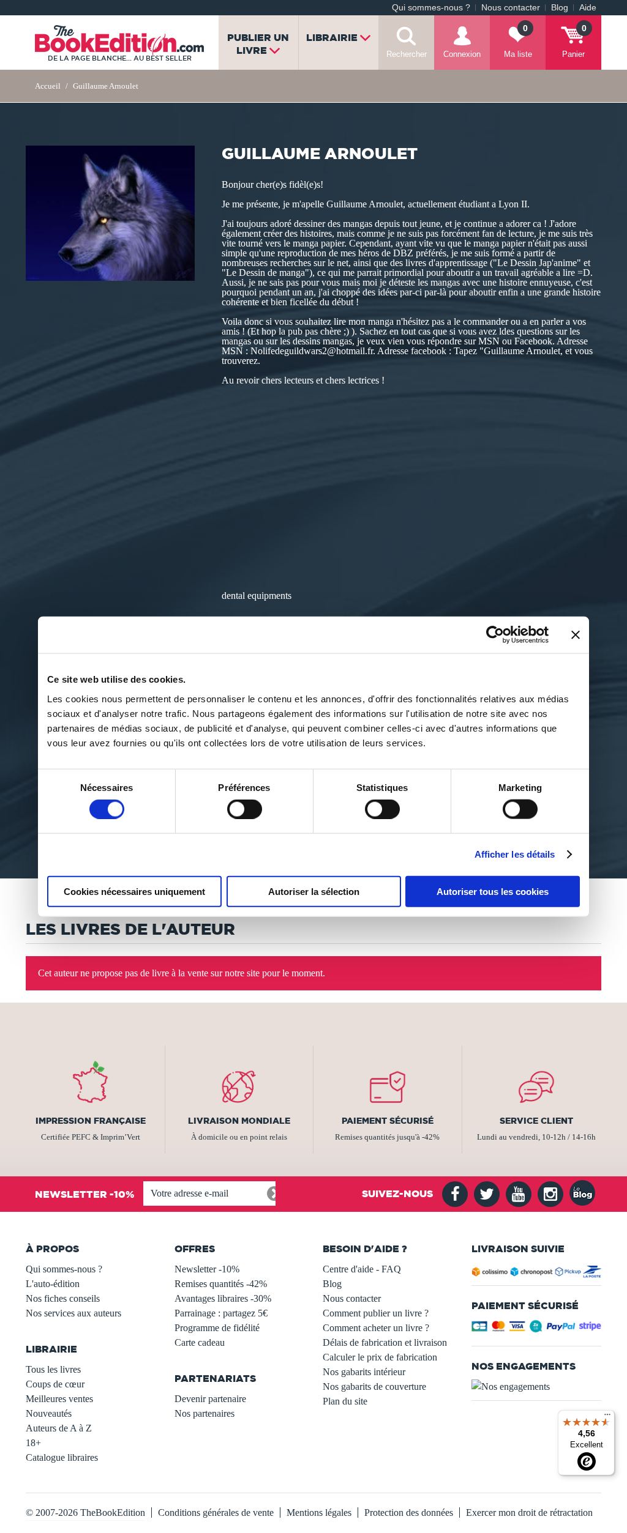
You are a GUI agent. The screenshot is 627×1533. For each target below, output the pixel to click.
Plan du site (345, 1401)
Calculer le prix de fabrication (380, 1357)
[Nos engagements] (536, 1386)
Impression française (91, 1121)
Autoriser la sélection (313, 891)
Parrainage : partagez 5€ (221, 1313)
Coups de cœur (55, 1384)
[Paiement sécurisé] (536, 1329)
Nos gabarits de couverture (374, 1386)
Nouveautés (49, 1413)
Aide (587, 7)
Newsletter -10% (207, 1269)
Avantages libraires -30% (223, 1298)
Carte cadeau (200, 1342)
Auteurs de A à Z (59, 1428)
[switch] (244, 809)
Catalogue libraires (62, 1457)
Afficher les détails (515, 854)
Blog (559, 7)
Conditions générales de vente (216, 1512)
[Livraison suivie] (536, 1273)
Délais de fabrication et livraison (385, 1342)
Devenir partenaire (210, 1399)
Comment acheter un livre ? (376, 1328)
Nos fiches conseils (63, 1298)
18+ (33, 1443)
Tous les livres (53, 1369)
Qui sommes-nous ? (431, 7)
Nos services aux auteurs (73, 1313)
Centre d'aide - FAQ (362, 1269)
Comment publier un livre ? (376, 1313)
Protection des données (408, 1512)
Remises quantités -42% (221, 1284)
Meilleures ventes (59, 1399)
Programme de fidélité (217, 1328)
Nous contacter (510, 7)
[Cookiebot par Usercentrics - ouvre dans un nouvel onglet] (495, 635)
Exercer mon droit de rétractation (529, 1512)
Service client (536, 1121)
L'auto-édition (53, 1284)
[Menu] (607, 1417)
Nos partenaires (205, 1413)
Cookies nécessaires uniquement (134, 891)
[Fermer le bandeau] (575, 635)
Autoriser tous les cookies (493, 891)
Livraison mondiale (239, 1121)
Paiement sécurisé (388, 1121)
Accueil (48, 86)
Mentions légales (319, 1512)
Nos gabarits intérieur (364, 1372)
